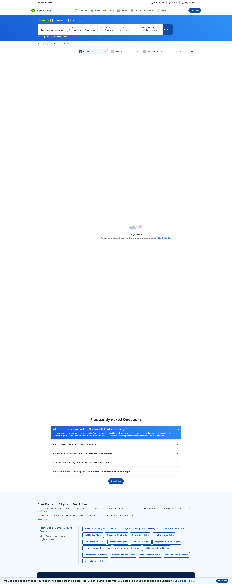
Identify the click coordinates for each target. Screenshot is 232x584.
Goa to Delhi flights (140, 535)
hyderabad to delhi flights (123, 554)
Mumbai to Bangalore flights (97, 548)
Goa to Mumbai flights (94, 541)
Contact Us (159, 2)
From (42, 27)
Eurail (150, 10)
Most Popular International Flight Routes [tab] (54, 538)
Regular (45, 36)
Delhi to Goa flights (93, 535)
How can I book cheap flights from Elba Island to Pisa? (82, 453)
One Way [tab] (45, 20)
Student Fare (60, 36)
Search (167, 29)
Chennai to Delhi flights (94, 561)
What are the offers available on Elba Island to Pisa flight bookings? (90, 429)
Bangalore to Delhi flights (146, 528)
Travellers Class (145, 27)
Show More (116, 481)
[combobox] (52, 30)
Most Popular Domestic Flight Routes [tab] (56, 529)
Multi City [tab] (76, 20)
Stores (175, 2)
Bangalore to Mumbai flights (167, 541)
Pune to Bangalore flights (176, 554)
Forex (97, 10)
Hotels (124, 10)
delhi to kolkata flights (150, 554)
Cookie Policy (186, 581)
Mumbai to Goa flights (164, 535)
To (72, 27)
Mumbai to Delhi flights (120, 528)
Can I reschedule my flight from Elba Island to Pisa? (81, 462)
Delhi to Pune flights (118, 541)
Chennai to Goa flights (117, 535)
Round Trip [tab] (61, 20)
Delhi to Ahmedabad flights (156, 548)
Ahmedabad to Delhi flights (127, 548)
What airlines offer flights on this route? (74, 444)
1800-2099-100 (47, 2)
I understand (222, 581)
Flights (111, 10)
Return (122, 27)
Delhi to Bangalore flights (174, 528)
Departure (103, 27)
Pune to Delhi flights (141, 541)
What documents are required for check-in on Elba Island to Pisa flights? (92, 471)
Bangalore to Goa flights (95, 554)
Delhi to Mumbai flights (94, 528)
